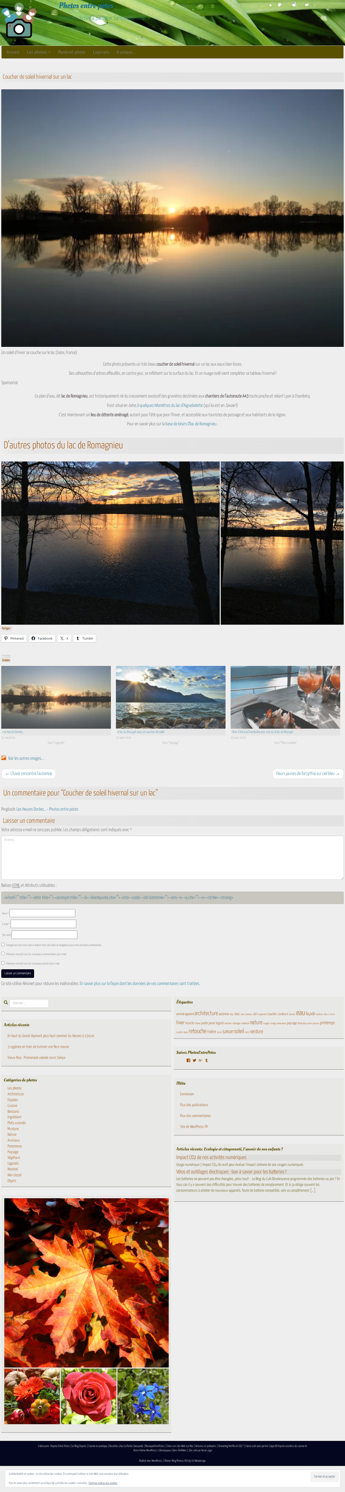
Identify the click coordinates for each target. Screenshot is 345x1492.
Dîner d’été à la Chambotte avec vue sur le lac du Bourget (262, 732)
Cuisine (12, 1106)
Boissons (13, 1111)
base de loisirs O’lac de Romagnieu (190, 424)
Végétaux (14, 1158)
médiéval (245, 1023)
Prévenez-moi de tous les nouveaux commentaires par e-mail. (36, 954)
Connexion (187, 1094)
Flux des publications (194, 1105)
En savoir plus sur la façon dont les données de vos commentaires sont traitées (139, 983)
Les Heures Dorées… (13, 732)
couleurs (283, 1014)
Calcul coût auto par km (257, 1446)
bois (237, 1014)
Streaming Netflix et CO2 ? (231, 1446)
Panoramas (15, 1146)
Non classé (14, 1175)
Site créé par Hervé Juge (200, 1450)
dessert (292, 1014)
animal (180, 1014)
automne (224, 1014)
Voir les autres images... (25, 758)
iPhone (198, 1023)
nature (256, 1022)
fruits (332, 1014)
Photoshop (302, 1023)
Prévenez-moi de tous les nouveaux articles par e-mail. (33, 963)
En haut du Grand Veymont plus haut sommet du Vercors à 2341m (51, 1036)
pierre (309, 1023)
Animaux (14, 1140)
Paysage (13, 1152)
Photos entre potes (86, 5)
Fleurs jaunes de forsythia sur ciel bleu (308, 773)
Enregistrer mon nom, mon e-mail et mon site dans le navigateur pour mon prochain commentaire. (54, 945)
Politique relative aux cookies (103, 1483)
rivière (211, 1032)
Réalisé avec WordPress (150, 1460)
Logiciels (101, 52)
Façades (13, 1100)
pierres (316, 1023)
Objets (12, 1181)
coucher (272, 1014)
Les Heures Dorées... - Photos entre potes (47, 809)
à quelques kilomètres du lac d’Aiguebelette (170, 405)
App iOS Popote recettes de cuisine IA (288, 1446)
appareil (189, 1014)
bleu (232, 1014)
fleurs (326, 1014)
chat (242, 1014)
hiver (180, 1022)
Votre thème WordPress (145, 1450)
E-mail (6, 924)
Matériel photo (71, 52)
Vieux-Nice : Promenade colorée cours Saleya (36, 1058)
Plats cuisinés (17, 1123)
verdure (256, 1031)
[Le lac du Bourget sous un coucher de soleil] (171, 697)
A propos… (126, 52)
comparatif (262, 1014)
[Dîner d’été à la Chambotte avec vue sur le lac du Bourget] (285, 697)
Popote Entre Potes (60, 1446)
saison (228, 1031)
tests (247, 1032)
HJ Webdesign (199, 1460)
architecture (206, 1013)
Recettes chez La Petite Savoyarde (126, 1446)
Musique (13, 1129)
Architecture (16, 1094)
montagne (236, 1023)
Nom (5, 913)
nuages (266, 1023)
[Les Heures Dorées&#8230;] (56, 697)
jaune (212, 1023)
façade (310, 1014)
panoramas (281, 1023)
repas (185, 1032)
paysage (292, 1023)
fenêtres (319, 1014)
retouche (197, 1031)
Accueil (13, 52)
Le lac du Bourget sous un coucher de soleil (140, 732)
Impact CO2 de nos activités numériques (211, 1157)
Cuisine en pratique (97, 1446)
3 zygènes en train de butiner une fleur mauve (38, 1047)
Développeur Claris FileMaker (172, 1450)
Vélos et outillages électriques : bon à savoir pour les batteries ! (231, 1171)
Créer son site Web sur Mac (180, 1446)
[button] (110, 543)
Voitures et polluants (205, 1446)
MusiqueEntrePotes (155, 1446)
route (219, 1032)
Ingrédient (14, 1117)
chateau (248, 1014)
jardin (204, 1023)
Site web (6, 935)
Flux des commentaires (195, 1116)
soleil (239, 1031)
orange (273, 1023)
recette (179, 1032)
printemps (327, 1023)
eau (300, 1013)
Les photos (37, 52)
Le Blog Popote (79, 1446)
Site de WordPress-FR (194, 1127)
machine (228, 1023)
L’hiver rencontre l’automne (28, 773)
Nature (12, 1135)
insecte (189, 1023)
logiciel (220, 1023)
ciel (255, 1014)
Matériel (13, 1169)
